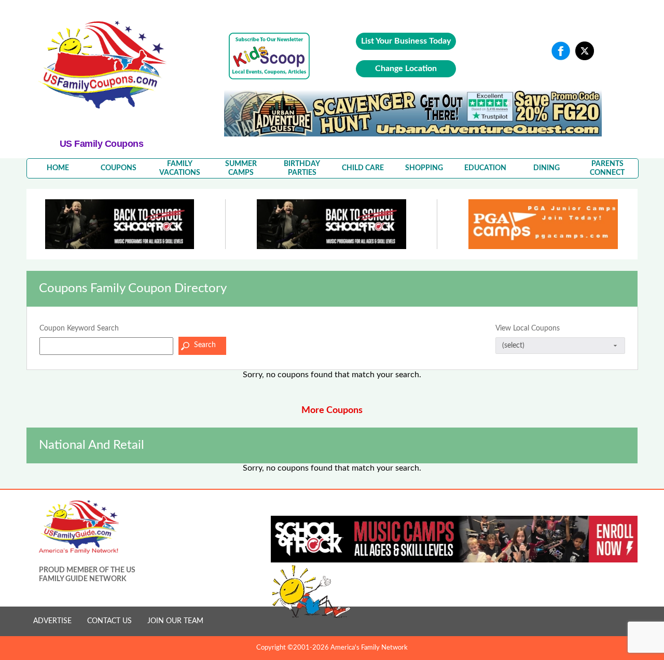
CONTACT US (109, 621)
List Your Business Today (406, 41)
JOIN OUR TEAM (175, 621)
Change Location (406, 68)
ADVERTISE (52, 621)
